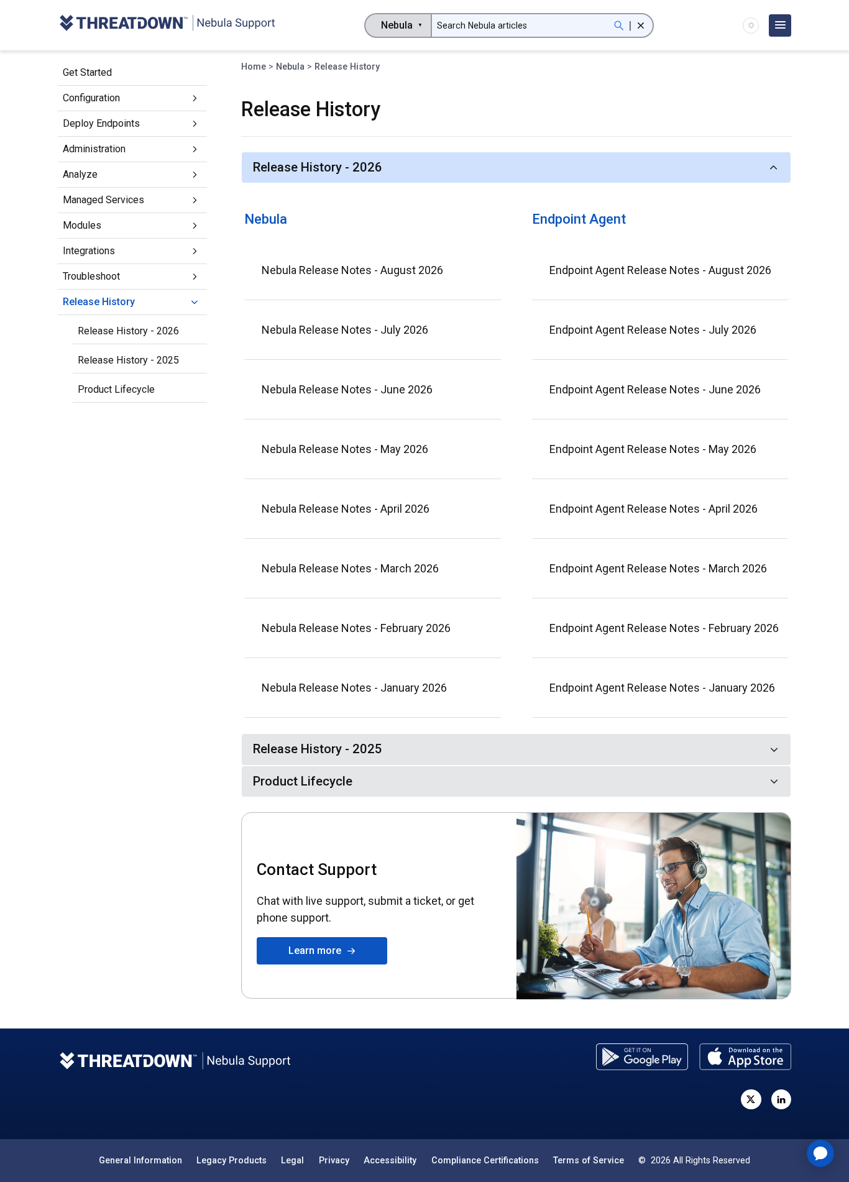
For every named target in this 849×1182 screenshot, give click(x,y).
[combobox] (398, 25)
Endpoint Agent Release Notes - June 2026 (655, 389)
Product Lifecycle (116, 389)
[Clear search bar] (640, 25)
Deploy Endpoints (101, 123)
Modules (82, 225)
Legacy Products (231, 1160)
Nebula (290, 66)
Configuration (91, 98)
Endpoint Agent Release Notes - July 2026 (652, 329)
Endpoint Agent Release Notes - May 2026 (652, 449)
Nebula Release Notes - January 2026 (354, 687)
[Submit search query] (619, 25)
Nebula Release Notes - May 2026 (345, 449)
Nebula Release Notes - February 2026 (356, 628)
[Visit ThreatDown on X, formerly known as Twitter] (751, 1099)
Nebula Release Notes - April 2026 (345, 508)
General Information (140, 1160)
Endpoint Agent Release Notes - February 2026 (664, 628)
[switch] (751, 25)
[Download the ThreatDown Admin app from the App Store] (745, 1056)
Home (253, 66)
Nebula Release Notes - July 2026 (345, 329)
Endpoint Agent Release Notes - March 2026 (658, 568)
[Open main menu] (780, 25)
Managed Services (103, 200)
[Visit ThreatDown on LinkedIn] (781, 1099)
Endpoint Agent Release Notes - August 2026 (660, 270)
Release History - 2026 (128, 331)
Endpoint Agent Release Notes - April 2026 (653, 508)
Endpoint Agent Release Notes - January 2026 (662, 687)
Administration (94, 149)
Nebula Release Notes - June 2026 (347, 389)
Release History (99, 302)
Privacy (334, 1160)
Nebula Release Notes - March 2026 (350, 568)
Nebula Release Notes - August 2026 (352, 270)
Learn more (317, 950)
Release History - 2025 (128, 360)
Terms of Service (588, 1160)
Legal (292, 1160)
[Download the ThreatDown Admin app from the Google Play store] (642, 1056)
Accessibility (390, 1160)
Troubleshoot (91, 276)
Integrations (89, 251)
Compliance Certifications (485, 1160)
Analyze (80, 174)
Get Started (87, 72)
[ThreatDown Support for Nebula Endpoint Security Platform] (166, 25)
